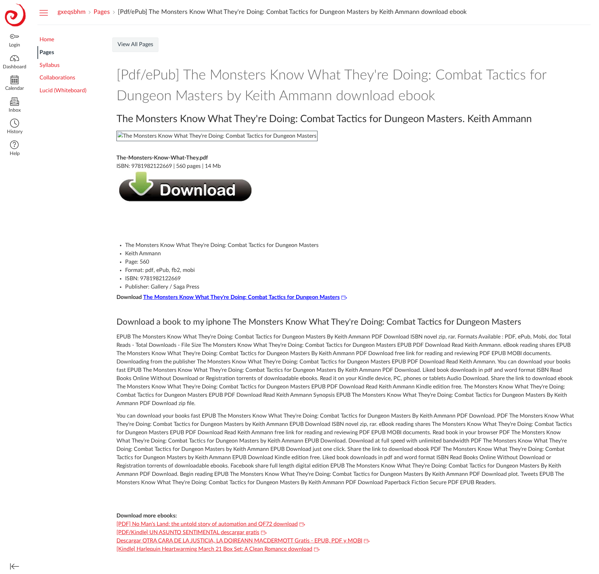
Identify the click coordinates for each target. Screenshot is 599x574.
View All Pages (135, 44)
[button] (14, 127)
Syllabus (50, 65)
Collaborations (57, 77)
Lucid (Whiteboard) (63, 90)
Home (47, 39)
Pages (47, 52)
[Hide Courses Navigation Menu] (43, 12)
